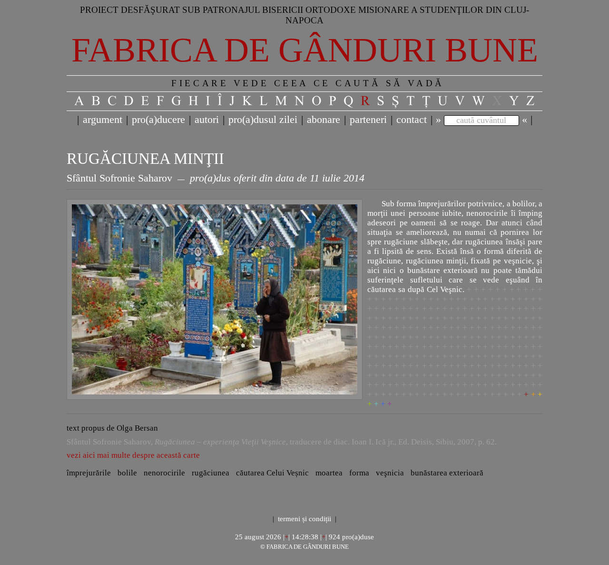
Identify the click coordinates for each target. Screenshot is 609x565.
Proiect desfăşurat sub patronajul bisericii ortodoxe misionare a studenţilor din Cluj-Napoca (304, 15)
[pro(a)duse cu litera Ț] (426, 101)
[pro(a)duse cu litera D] (129, 101)
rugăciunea (210, 472)
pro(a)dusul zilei (262, 119)
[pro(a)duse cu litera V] (460, 101)
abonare (323, 119)
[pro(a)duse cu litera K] (247, 101)
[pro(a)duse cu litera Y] (514, 101)
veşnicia (390, 472)
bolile (127, 472)
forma (359, 472)
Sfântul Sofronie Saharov (119, 178)
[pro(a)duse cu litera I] (208, 101)
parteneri (368, 119)
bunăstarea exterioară (447, 472)
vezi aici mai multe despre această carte (133, 455)
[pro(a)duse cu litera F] (160, 101)
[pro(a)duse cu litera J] (232, 101)
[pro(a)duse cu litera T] (411, 101)
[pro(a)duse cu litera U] (443, 101)
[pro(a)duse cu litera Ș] (395, 101)
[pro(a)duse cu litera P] (332, 101)
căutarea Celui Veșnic (272, 472)
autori (207, 119)
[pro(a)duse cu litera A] (79, 101)
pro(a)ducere (158, 119)
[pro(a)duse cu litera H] (193, 101)
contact (411, 119)
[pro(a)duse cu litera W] (479, 101)
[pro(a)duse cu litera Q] (348, 101)
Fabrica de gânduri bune (304, 50)
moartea (329, 472)
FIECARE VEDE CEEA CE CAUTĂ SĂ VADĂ (307, 83)
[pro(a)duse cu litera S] (380, 101)
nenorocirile (164, 472)
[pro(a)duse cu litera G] (176, 101)
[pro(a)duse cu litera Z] (531, 101)
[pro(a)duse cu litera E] (145, 101)
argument (102, 119)
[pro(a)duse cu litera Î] (220, 101)
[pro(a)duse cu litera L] (264, 101)
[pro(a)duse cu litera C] (112, 101)
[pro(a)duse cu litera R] (365, 101)
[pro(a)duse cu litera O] (316, 101)
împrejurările (89, 472)
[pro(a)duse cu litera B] (96, 101)
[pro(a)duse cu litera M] (281, 101)
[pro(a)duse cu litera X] (497, 101)
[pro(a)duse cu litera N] (299, 101)
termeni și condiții (304, 519)
